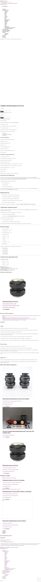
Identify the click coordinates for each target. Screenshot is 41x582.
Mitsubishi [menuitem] (6, 561)
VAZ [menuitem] (5, 566)
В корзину (7, 309)
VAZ (5, 25)
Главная (4, 9)
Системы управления (8, 28)
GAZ (6, 15)
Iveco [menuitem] (6, 558)
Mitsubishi (6, 20)
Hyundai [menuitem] (6, 557)
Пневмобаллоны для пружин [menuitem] (10, 568)
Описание (4, 133)
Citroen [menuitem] (6, 553)
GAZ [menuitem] (6, 556)
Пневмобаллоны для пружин (10, 27)
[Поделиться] (1, 580)
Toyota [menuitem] (6, 564)
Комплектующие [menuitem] (6, 572)
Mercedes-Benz (7, 19)
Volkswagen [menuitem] (7, 567)
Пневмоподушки (6, 29)
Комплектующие (6, 31)
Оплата (4, 36)
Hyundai (6, 16)
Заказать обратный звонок (5, 118)
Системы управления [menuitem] (8, 569)
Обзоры (6, 34)
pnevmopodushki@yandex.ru (12, 3)
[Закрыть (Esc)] (0, 580)
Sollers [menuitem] (6, 563)
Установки (7, 33)
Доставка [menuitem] (4, 576)
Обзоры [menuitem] (6, 575)
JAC (5, 18)
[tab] (22, 133)
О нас (4, 533)
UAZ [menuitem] (6, 565)
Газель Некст (16, 122)
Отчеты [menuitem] (4, 573)
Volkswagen (7, 26)
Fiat (5, 13)
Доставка (4, 35)
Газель (12, 122)
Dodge (6, 12)
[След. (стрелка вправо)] (1, 581)
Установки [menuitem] (7, 574)
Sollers (6, 22)
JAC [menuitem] (5, 559)
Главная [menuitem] (4, 550)
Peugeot (6, 21)
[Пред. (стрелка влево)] (0, 581)
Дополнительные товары (7, 134)
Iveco (6, 17)
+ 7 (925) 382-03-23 (7, 539)
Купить (2, 111)
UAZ (6, 24)
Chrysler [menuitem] (6, 552)
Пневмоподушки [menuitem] (6, 570)
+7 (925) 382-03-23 (3, 3)
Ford (5, 14)
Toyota (6, 23)
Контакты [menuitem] (4, 578)
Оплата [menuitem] (4, 577)
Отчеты (4, 32)
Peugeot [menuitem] (6, 562)
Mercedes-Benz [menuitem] (7, 560)
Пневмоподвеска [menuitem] (6, 551)
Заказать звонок (3, 4)
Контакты (4, 37)
